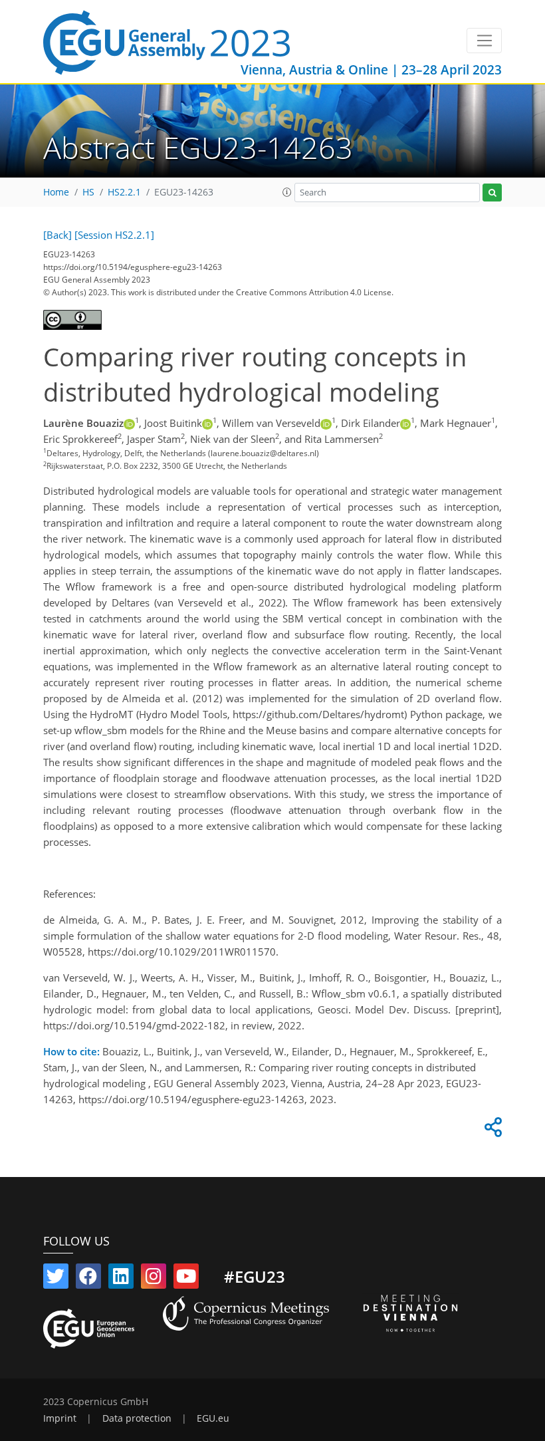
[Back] (57, 234)
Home (56, 192)
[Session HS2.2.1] (114, 234)
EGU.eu (213, 1418)
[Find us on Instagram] (153, 1278)
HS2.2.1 (124, 192)
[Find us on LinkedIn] (121, 1278)
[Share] (491, 1130)
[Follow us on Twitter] (55, 1278)
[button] (287, 192)
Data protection (136, 1418)
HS (88, 192)
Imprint (59, 1418)
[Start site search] (492, 192)
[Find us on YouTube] (186, 1278)
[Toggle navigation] (484, 40)
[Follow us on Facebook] (88, 1278)
